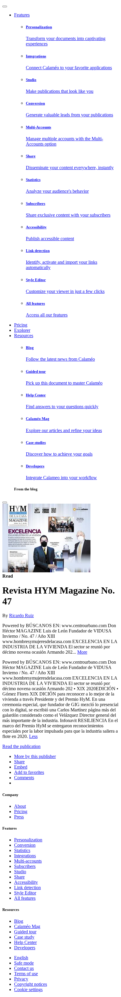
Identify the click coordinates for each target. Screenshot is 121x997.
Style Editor (25, 892)
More (82, 652)
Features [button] (22, 14)
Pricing (20, 324)
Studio (20, 871)
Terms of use (26, 973)
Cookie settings (28, 989)
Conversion (25, 845)
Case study (24, 937)
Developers (24, 947)
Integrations (25, 855)
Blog (18, 921)
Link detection (27, 887)
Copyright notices (30, 984)
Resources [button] (23, 335)
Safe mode (24, 962)
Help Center (25, 942)
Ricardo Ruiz (21, 615)
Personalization (28, 839)
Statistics (22, 850)
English (21, 957)
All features (25, 898)
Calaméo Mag (27, 926)
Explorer (22, 330)
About (20, 806)
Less (33, 736)
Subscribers (25, 866)
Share (19, 876)
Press (19, 816)
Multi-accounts (28, 860)
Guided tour (25, 931)
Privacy (21, 978)
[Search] (4, 502)
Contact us (24, 968)
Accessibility (26, 882)
